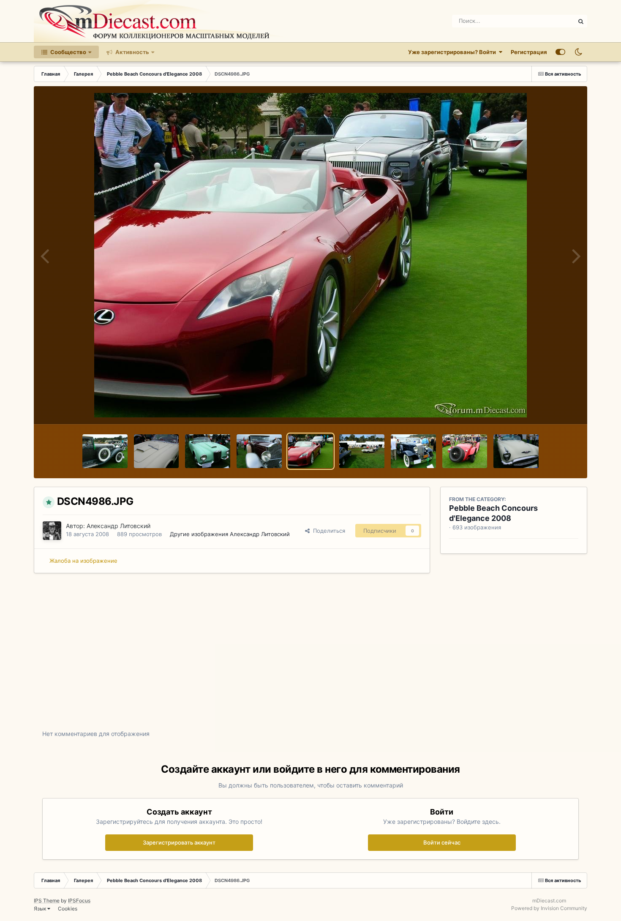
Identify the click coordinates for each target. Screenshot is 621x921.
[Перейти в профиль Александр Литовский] (52, 530)
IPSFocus (79, 900)
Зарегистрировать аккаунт (179, 842)
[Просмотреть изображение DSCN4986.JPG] (310, 451)
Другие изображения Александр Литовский (230, 534)
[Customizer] (560, 52)
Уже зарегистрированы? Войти (453, 52)
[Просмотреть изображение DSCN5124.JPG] (156, 451)
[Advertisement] (310, 657)
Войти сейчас (441, 842)
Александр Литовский (118, 525)
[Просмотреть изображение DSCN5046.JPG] (413, 451)
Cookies (67, 908)
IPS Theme (47, 900)
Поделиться (327, 530)
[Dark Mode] (578, 52)
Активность (131, 52)
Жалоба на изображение (83, 560)
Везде (555, 21)
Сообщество (67, 52)
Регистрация (529, 52)
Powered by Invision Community (549, 908)
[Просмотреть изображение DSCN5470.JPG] (207, 451)
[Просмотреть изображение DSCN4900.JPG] (361, 451)
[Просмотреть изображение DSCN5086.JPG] (465, 451)
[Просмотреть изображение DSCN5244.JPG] (516, 451)
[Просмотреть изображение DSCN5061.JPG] (259, 451)
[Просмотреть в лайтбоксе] (310, 255)
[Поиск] (581, 21)
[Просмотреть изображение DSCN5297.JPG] (105, 451)
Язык (40, 908)
